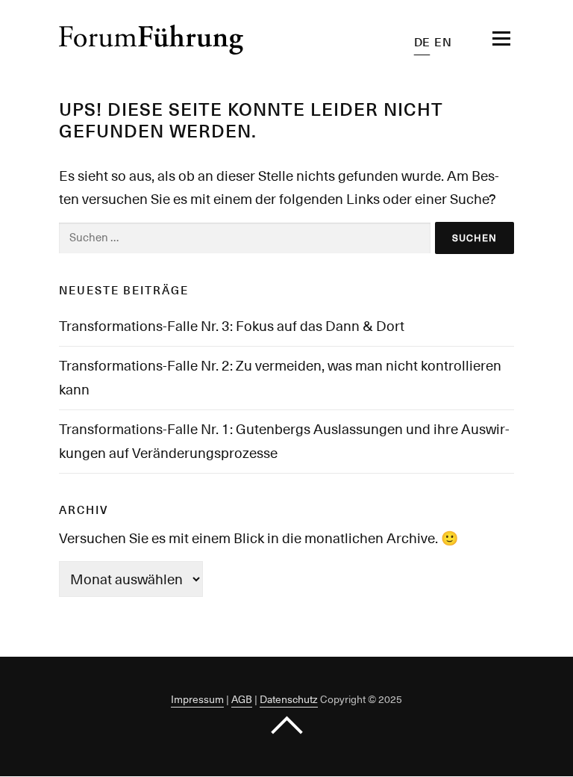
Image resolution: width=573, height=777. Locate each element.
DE (422, 42)
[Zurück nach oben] (287, 726)
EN (442, 42)
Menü (481, 39)
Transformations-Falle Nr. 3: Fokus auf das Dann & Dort (231, 326)
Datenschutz (289, 699)
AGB (241, 699)
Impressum (197, 699)
